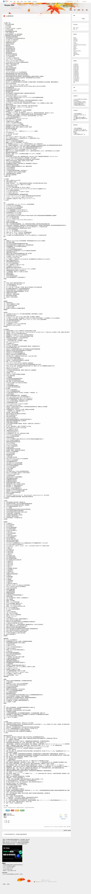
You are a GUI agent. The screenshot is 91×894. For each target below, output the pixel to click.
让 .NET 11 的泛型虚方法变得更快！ (9, 866)
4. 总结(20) (75, 133)
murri (9, 820)
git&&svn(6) (75, 53)
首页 (75, 10)
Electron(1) (75, 48)
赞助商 (29, 1)
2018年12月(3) (76, 66)
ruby (8, 822)
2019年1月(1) (75, 65)
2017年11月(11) (76, 77)
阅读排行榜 (75, 95)
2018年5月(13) (76, 72)
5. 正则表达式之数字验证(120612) (79, 105)
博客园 (71, 10)
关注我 (12, 810)
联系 (83, 10)
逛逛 (22, 834)
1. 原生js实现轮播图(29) (77, 128)
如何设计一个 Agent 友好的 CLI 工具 (9, 870)
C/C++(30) (75, 41)
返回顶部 (69, 830)
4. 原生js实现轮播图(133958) (78, 104)
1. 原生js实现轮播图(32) (77, 113)
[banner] (5, 1)
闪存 (25, 1)
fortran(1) (75, 52)
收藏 (67, 826)
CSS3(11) (75, 46)
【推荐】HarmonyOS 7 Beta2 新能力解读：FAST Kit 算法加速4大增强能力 (15, 840)
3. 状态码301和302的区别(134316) (79, 102)
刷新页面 (65, 830)
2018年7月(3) (75, 70)
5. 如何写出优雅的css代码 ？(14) (79, 134)
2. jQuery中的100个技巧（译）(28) (79, 129)
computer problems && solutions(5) (79, 44)
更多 (74, 55)
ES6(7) (74, 49)
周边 (15, 1)
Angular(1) (75, 38)
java (7, 805)
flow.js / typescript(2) (77, 50)
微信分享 (22, 810)
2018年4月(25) (76, 73)
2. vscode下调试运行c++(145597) (79, 101)
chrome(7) (75, 43)
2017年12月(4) (76, 76)
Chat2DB (35, 1)
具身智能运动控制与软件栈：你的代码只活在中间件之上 (13, 864)
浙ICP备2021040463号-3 (52, 881)
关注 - (12, 815)
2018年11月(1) (76, 67)
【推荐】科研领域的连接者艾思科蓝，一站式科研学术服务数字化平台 (14, 843)
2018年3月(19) (76, 74)
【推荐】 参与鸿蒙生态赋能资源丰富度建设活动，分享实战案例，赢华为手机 (16, 839)
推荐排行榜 (75, 124)
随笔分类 (75, 34)
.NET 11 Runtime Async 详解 (8, 867)
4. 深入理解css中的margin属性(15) (79, 117)
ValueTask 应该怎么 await (7, 869)
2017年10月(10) (76, 78)
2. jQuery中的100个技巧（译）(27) (79, 114)
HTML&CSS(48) (76, 54)
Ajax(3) (74, 37)
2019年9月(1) (75, 64)
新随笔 (79, 10)
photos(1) (75, 90)
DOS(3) (74, 47)
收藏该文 (17, 810)
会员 (11, 1)
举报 (69, 826)
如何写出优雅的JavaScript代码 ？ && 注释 (14, 874)
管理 (87, 10)
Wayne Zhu (9, 5)
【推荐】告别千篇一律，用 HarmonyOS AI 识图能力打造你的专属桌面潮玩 (15, 842)
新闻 (18, 1)
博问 (22, 1)
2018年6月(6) (75, 71)
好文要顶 (7, 810)
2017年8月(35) (76, 81)
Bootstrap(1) (75, 39)
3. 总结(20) (75, 116)
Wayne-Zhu (9, 813)
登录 (18, 834)
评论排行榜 (75, 110)
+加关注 (5, 817)
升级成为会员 (63, 818)
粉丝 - (9, 815)
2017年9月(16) (76, 79)
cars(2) (74, 42)
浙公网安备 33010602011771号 (41, 881)
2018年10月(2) (76, 68)
